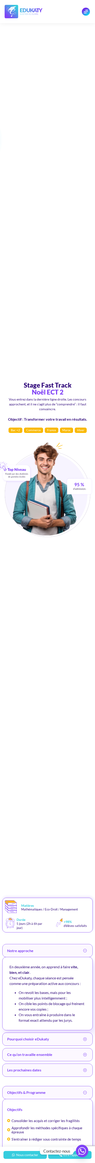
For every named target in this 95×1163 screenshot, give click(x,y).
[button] (47, 950)
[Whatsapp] (82, 1151)
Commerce (33, 430)
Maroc (66, 430)
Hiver (80, 430)
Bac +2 (15, 430)
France (51, 430)
